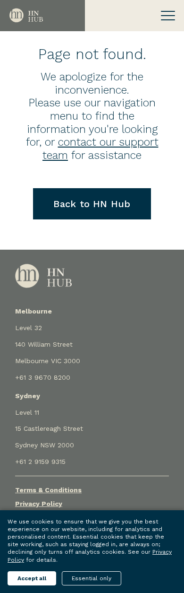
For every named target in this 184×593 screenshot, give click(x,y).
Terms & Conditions (48, 490)
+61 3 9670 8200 (42, 377)
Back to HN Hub (91, 203)
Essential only (91, 578)
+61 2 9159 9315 (40, 461)
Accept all (31, 578)
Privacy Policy (38, 503)
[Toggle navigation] (168, 15)
